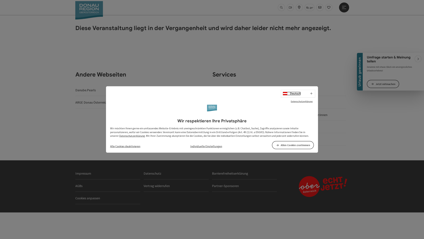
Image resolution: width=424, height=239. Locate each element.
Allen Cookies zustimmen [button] (295, 145)
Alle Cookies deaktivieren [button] (125, 146)
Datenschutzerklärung (302, 101)
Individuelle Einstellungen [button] (206, 146)
